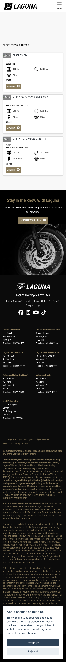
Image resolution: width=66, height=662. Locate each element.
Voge (38, 305)
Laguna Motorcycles (11, 329)
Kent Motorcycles (10, 401)
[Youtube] (37, 312)
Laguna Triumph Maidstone (47, 352)
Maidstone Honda (43, 375)
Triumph (29, 305)
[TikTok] (44, 312)
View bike (11, 86)
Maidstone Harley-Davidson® (15, 375)
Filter (54, 18)
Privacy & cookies (21, 443)
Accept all (33, 642)
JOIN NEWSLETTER (30, 220)
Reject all (33, 651)
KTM (48, 301)
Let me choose (27, 633)
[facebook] (21, 312)
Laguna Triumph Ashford (13, 352)
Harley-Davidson (14, 301)
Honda (28, 301)
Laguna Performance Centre (48, 329)
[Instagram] (29, 312)
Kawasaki (38, 301)
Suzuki (56, 301)
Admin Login (7, 443)
